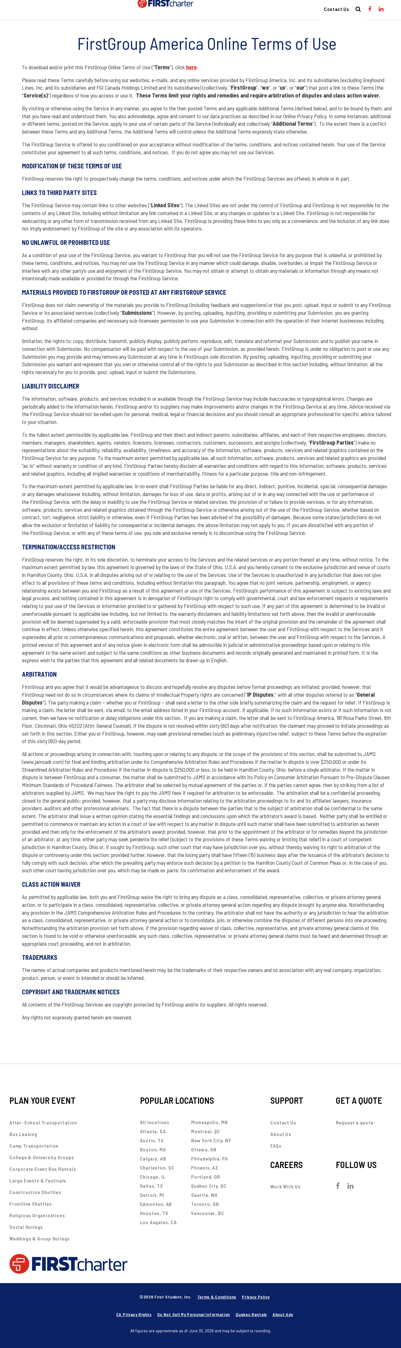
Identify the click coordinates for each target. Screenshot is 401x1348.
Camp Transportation (34, 1146)
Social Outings (26, 1227)
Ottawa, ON (203, 1149)
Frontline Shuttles (30, 1204)
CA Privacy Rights (134, 1314)
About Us (280, 1134)
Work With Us (285, 1186)
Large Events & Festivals (37, 1180)
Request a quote (354, 1122)
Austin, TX (152, 1140)
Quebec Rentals (251, 1314)
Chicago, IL (153, 1177)
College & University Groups (41, 1157)
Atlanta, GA (153, 1131)
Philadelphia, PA (209, 1158)
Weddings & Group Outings (39, 1238)
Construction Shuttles (35, 1192)
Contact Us (336, 9)
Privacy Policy (256, 1296)
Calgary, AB (153, 1158)
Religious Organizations (37, 1215)
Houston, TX (154, 1213)
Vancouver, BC (207, 1213)
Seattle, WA (204, 1195)
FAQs (275, 1146)
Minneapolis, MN (209, 1122)
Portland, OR (205, 1177)
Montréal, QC (205, 1131)
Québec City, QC (209, 1186)
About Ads (283, 1314)
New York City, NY (211, 1140)
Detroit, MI (152, 1195)
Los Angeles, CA (158, 1222)
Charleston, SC (157, 1168)
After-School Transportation (43, 1122)
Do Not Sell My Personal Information (193, 1314)
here (191, 67)
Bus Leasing (23, 1134)
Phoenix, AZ (204, 1168)
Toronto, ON (205, 1204)
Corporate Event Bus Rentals (42, 1169)
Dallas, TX (151, 1186)
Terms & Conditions (217, 1296)
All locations (154, 1122)
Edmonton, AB (156, 1204)
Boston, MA (153, 1149)
